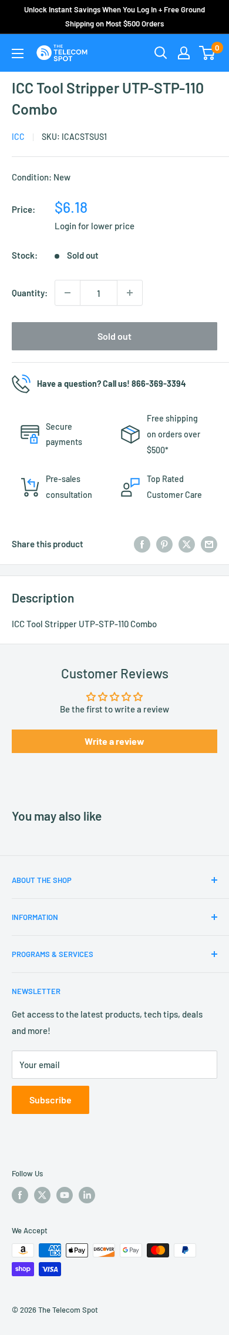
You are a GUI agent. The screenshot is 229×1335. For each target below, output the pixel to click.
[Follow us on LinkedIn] (87, 1195)
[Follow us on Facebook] (20, 1195)
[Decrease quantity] (67, 292)
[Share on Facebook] (142, 544)
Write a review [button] (114, 741)
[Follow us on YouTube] (64, 1195)
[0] (207, 53)
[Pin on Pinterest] (164, 544)
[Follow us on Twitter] (42, 1195)
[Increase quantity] (129, 292)
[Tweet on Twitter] (187, 544)
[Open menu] (17, 53)
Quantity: (30, 292)
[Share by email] (209, 544)
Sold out (114, 336)
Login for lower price (94, 225)
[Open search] (160, 52)
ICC (18, 137)
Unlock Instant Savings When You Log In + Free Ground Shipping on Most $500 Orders (114, 16)
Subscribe (50, 1099)
